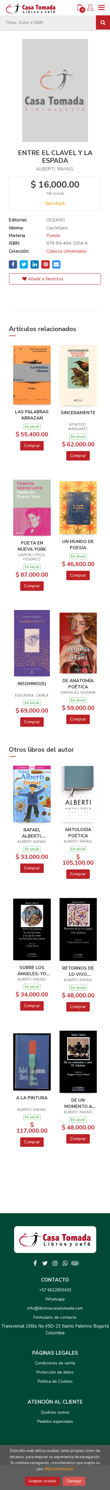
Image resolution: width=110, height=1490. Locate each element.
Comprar (32, 445)
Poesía (53, 236)
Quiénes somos (55, 1412)
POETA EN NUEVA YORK (32, 546)
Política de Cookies (55, 1381)
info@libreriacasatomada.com (55, 1308)
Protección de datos (55, 1372)
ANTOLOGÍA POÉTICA (78, 832)
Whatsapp (55, 1299)
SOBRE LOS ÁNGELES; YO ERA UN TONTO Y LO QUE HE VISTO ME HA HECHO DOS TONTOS (32, 970)
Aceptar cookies (42, 1481)
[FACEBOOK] (35, 1263)
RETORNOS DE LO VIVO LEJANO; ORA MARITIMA (78, 971)
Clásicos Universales (66, 251)
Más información (59, 1469)
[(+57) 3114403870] (65, 1263)
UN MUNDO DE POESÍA (78, 544)
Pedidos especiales (55, 1421)
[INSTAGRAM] (55, 1263)
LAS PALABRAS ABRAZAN (32, 415)
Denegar (74, 1481)
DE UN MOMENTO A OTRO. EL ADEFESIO (78, 1103)
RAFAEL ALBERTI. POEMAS (32, 833)
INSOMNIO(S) (32, 684)
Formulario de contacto (55, 1317)
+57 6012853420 (55, 1290)
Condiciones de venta (55, 1363)
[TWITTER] (45, 1263)
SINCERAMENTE (78, 413)
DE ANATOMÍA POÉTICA (78, 684)
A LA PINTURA (32, 1098)
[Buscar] (103, 22)
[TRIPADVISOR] (75, 1263)
